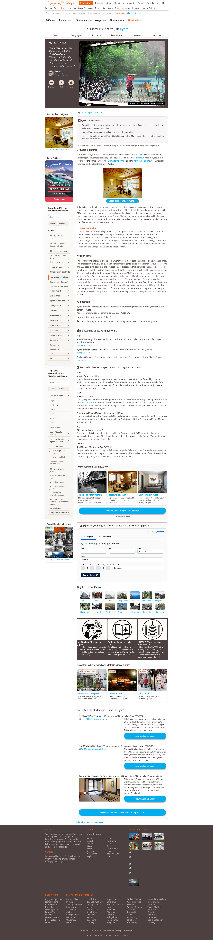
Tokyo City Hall (154, 907)
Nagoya (110, 8)
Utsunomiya (133, 917)
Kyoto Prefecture (72, 13)
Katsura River (55, 345)
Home (90, 838)
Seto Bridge (92, 912)
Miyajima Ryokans (53, 899)
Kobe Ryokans (51, 907)
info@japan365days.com (56, 861)
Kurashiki (131, 912)
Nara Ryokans (51, 902)
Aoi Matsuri (120, 13)
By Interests (82, 20)
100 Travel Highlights (58, 457)
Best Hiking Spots (57, 482)
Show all (52, 223)
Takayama (71, 909)
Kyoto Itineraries (56, 262)
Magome (111, 922)
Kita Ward (54, 310)
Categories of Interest (58, 512)
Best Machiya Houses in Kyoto (57, 244)
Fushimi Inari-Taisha (156, 899)
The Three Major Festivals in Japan (57, 494)
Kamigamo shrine (142, 160)
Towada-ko (92, 914)
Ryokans (100, 20)
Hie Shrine (91, 899)
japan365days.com (62, 75)
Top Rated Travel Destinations (56, 462)
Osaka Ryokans (52, 917)
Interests (131, 3)
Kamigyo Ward (55, 305)
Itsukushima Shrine (95, 902)
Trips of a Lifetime (103, 3)
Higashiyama (153, 902)
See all (156, 8)
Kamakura (126, 8)
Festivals (133, 20)
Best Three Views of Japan (58, 487)
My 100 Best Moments (59, 559)
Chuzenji (151, 922)
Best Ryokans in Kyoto (58, 236)
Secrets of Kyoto (56, 267)
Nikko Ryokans (52, 909)
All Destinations (56, 13)
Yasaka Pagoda (134, 902)
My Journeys (112, 848)
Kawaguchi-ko (72, 914)
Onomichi (151, 912)
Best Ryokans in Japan (58, 470)
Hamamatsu (112, 920)
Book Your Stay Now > (59, 149)
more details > (83, 345)
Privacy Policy (121, 935)
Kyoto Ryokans (52, 904)
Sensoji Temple (94, 904)
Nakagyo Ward (55, 320)
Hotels (165, 3)
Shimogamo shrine (117, 160)
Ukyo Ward (54, 340)
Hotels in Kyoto (134, 13)
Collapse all (63, 223)
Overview (48, 8)
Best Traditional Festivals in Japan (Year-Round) (59, 501)
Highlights (119, 3)
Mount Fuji (147, 8)
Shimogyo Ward (56, 335)
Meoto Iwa (152, 914)
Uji (51, 358)
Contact (110, 838)
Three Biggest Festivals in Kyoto (100, 13)
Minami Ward (55, 315)
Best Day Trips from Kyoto (58, 256)
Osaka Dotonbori (155, 920)
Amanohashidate (57, 349)
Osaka (80, 8)
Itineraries (116, 20)
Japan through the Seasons (57, 451)
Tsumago (91, 922)
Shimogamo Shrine (75, 904)
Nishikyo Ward (55, 325)
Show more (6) (55, 427)
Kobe (103, 8)
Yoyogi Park (112, 899)
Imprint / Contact (103, 935)
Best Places (117, 35)
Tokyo (57, 8)
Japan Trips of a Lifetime (56, 433)
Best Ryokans (153, 3)
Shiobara (131, 920)
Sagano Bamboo (134, 907)
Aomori (110, 914)
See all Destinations (58, 446)
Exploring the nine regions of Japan (57, 440)
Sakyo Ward (54, 330)
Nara (97, 8)
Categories (92, 853)
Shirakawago (92, 909)
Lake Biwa (111, 902)
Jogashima (91, 920)
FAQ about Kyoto (58, 251)
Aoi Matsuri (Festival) (59, 277)
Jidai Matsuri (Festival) (59, 286)
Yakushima (132, 909)
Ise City (90, 917)
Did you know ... (56, 508)
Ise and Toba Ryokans (51, 913)
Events (141, 3)
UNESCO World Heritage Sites (60, 476)
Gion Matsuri (138, 157)
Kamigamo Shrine (88, 402)
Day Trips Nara (134, 904)
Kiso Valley (132, 922)
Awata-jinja (152, 904)
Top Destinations (56, 395)
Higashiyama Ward (57, 301)
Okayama (111, 912)
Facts (56, 35)
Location (96, 35)
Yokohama (88, 8)
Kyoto (63, 8)
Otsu (51, 353)
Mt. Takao (151, 909)
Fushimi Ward (55, 291)
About (90, 841)
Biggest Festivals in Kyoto (60, 272)
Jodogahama (113, 917)
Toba (129, 914)
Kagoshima (112, 909)
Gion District (55, 296)
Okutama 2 (71, 920)
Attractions (65, 20)
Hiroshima (136, 8)
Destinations (86, 3)
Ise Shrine (70, 917)
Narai (68, 922)
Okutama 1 (152, 917)
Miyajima (72, 8)
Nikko (117, 8)
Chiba (69, 912)
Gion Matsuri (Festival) (59, 282)
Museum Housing (115, 904)
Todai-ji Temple (134, 899)
